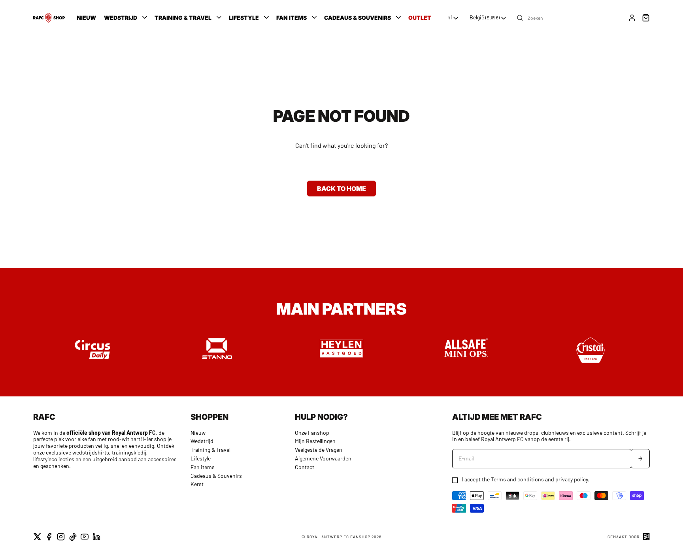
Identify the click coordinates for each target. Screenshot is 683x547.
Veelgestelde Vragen (318, 449)
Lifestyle (201, 458)
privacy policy (571, 479)
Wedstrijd (202, 441)
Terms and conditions (517, 479)
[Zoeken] (520, 18)
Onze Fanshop (312, 432)
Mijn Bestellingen (315, 441)
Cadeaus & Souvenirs (216, 475)
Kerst (197, 484)
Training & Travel (210, 449)
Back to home (341, 188)
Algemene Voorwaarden (323, 458)
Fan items (203, 467)
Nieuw (198, 432)
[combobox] (453, 18)
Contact (304, 467)
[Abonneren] (640, 458)
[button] (126, 17)
